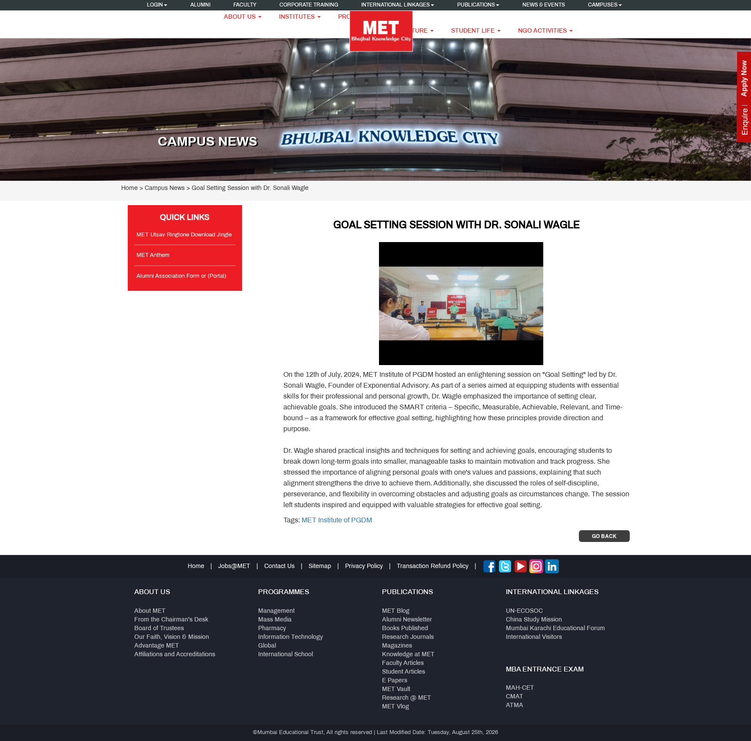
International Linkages (395, 5)
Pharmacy (272, 628)
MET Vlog (395, 707)
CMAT (514, 697)
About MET (150, 611)
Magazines (397, 646)
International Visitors (534, 637)
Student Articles (403, 672)
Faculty (244, 5)
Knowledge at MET (408, 655)
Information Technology (290, 637)
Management (276, 611)
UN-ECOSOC (524, 611)
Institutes (297, 17)
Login (155, 5)
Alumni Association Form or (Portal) (181, 276)
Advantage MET (156, 646)
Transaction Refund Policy (433, 566)
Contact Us (279, 566)
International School (285, 655)
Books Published (405, 628)
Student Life (473, 31)
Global (267, 646)
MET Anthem (152, 255)
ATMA (514, 705)
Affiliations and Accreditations (174, 655)
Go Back (604, 536)
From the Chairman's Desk (171, 620)
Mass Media (275, 620)
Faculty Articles (403, 663)
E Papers (394, 681)
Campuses (603, 5)
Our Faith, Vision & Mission (171, 637)
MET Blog (395, 611)
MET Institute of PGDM (337, 520)
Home (129, 188)
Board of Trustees (159, 628)
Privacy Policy (364, 566)
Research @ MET (406, 698)
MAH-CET (520, 688)
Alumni (200, 5)
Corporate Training (308, 5)
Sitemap (320, 566)
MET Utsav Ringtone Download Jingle (184, 235)
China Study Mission (534, 620)
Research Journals (408, 637)
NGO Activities (543, 31)
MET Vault (396, 689)
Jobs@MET (234, 566)
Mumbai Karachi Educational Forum (555, 628)
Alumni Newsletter (407, 620)
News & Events (543, 5)
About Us (240, 17)
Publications (476, 5)
